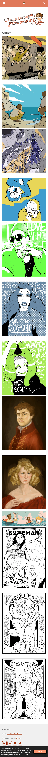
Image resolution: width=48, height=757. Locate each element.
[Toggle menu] (3, 3)
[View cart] (44, 3)
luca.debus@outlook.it (14, 734)
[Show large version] (24, 58)
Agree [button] (40, 752)
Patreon (19, 738)
